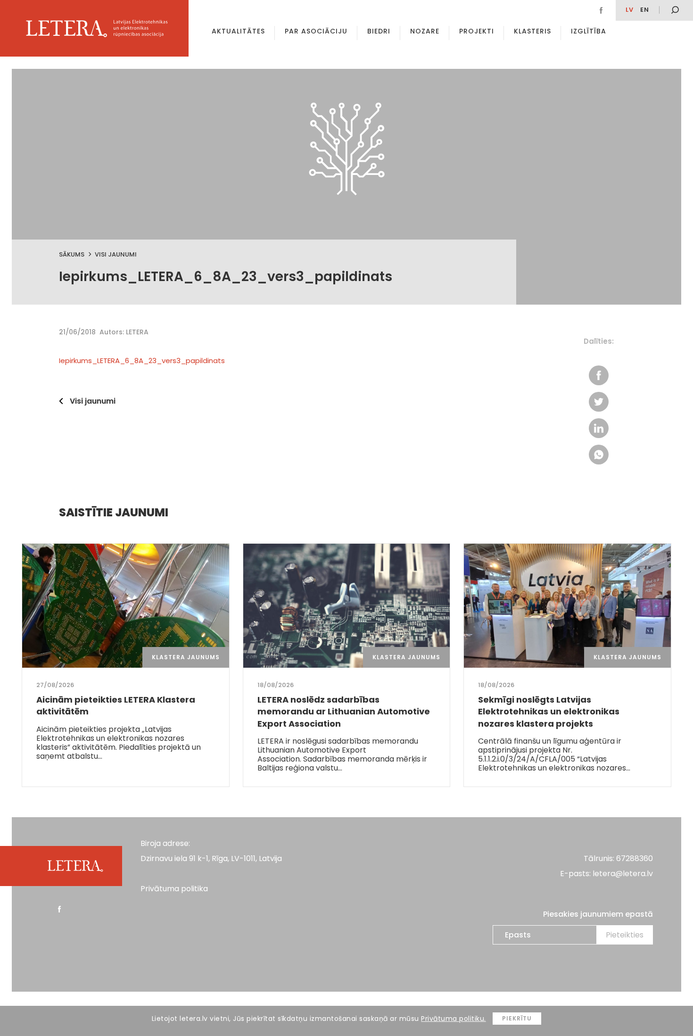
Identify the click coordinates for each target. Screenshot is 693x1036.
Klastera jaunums (186, 657)
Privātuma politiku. (453, 1018)
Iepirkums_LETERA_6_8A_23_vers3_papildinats (142, 360)
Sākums (71, 254)
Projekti (476, 31)
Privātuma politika (174, 888)
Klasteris (532, 31)
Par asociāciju (316, 31)
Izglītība (588, 31)
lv (630, 10)
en (644, 10)
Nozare (424, 31)
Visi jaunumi (116, 254)
